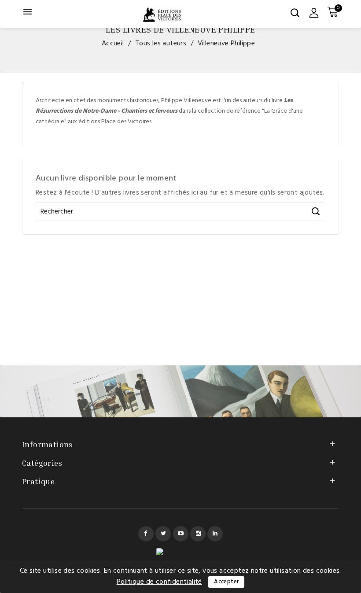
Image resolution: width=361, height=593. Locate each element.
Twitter (163, 533)
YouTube (180, 533)
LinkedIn (215, 533)
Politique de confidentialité (159, 582)
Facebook (146, 533)
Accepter (226, 581)
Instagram (198, 533)
